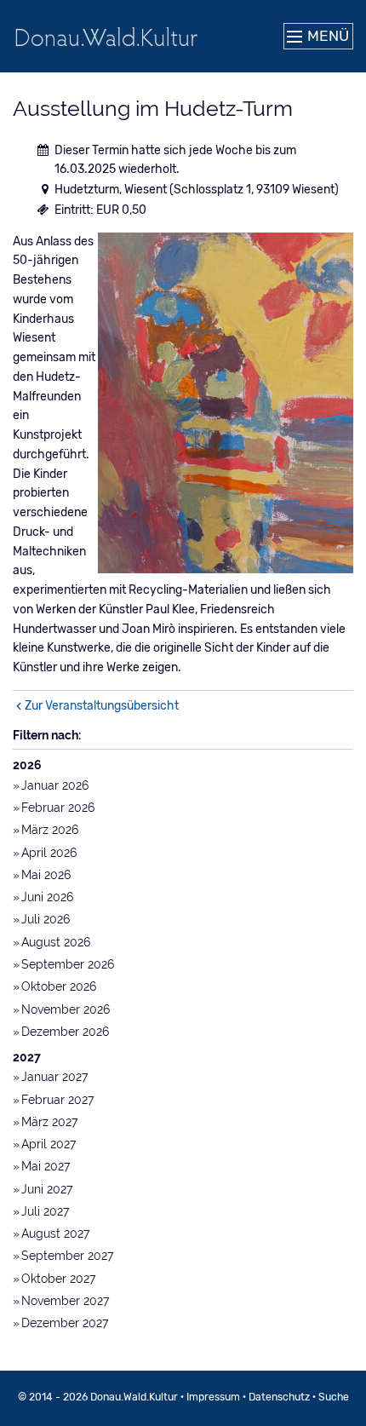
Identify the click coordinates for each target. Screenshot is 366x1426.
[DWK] (106, 36)
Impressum (213, 1397)
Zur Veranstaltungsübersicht (102, 706)
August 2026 (55, 942)
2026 (27, 765)
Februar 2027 (57, 1100)
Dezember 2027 (64, 1323)
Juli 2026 (45, 919)
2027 (27, 1057)
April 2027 (48, 1144)
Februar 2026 (57, 807)
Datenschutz (279, 1397)
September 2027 (67, 1255)
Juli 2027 (45, 1211)
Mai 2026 (46, 875)
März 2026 (49, 830)
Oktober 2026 (58, 986)
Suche (333, 1397)
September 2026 (67, 964)
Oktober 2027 (58, 1278)
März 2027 (49, 1122)
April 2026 (49, 853)
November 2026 (65, 1009)
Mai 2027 (45, 1166)
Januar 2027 (54, 1077)
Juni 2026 (47, 897)
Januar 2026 (55, 785)
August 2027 (55, 1233)
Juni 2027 (46, 1189)
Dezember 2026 (65, 1031)
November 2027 (65, 1301)
